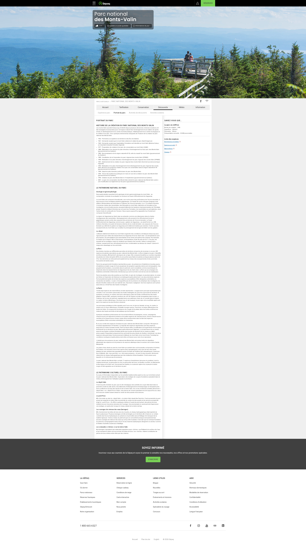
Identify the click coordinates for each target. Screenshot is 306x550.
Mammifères (168, 148)
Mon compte (121, 502)
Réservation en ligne (124, 483)
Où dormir (84, 488)
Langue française (196, 512)
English (156, 539)
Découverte (163, 107)
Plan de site (145, 539)
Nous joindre (121, 507)
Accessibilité (194, 507)
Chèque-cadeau (123, 488)
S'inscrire (153, 459)
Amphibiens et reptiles (171, 142)
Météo (181, 107)
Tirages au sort (158, 492)
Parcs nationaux (102, 101)
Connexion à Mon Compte (197, 3)
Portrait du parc (119, 113)
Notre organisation (87, 512)
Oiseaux (166, 152)
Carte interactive (123, 497)
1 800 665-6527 (88, 525)
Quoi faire (83, 483)
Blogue (155, 483)
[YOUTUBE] (207, 525)
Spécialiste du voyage (161, 507)
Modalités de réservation (198, 492)
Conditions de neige (124, 492)
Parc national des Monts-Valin (125, 101)
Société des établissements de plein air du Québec (104, 4)
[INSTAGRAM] (199, 525)
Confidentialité (194, 497)
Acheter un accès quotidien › (119, 26)
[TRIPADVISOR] (215, 525)
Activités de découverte (138, 113)
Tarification (123, 107)
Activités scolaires (157, 113)
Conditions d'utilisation (197, 502)
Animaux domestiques (198, 488)
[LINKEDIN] (223, 525)
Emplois (120, 512)
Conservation (143, 107)
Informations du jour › (143, 26)
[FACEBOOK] (190, 525)
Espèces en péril (169, 145)
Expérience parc (104, 113)
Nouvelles (156, 488)
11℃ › (101, 26)
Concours (156, 512)
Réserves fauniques (87, 497)
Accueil (105, 107)
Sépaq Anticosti (86, 507)
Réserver (208, 3)
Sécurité (192, 483)
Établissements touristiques (90, 502)
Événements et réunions (162, 497)
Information (200, 107)
